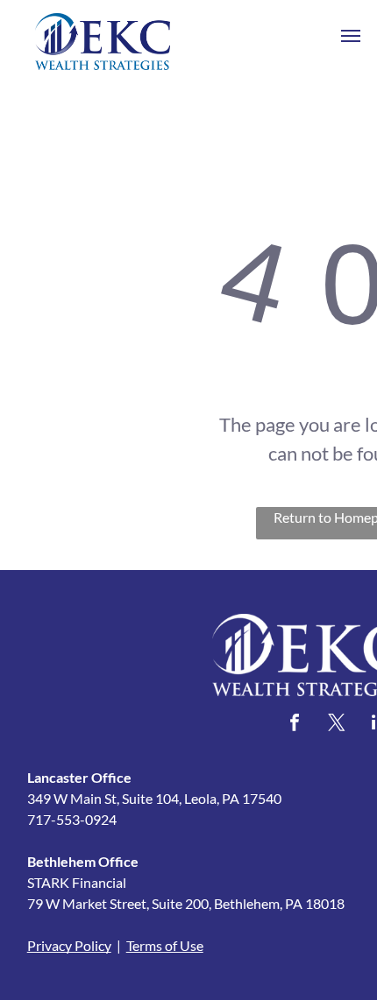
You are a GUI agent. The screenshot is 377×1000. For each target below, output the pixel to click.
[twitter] (337, 724)
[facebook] (294, 724)
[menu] (350, 35)
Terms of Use (164, 945)
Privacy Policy (69, 945)
